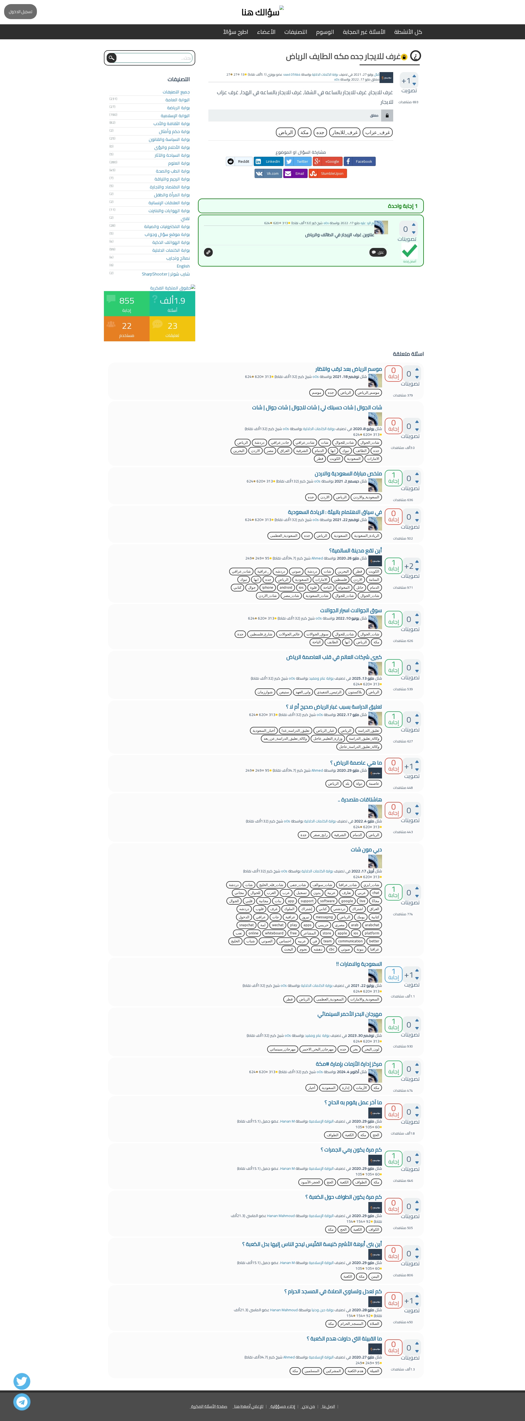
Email (300, 173)
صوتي (296, 571)
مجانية (263, 901)
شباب (250, 941)
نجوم (303, 949)
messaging (324, 917)
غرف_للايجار (345, 132)
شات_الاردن (268, 596)
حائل (359, 587)
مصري (340, 925)
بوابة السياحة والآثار (172, 155)
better (374, 941)
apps (307, 925)
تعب (239, 933)
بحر (355, 1049)
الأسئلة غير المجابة (364, 31)
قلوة (313, 587)
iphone (267, 587)
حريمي (323, 925)
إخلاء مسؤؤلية (282, 1406)
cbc (331, 949)
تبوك (345, 451)
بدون (317, 893)
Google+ (332, 161)
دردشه (280, 571)
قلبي (249, 901)
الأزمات (361, 1088)
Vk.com (273, 173)
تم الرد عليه (367, 223)
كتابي (237, 587)
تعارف (346, 893)
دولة (359, 783)
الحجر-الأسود (310, 1182)
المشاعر (309, 933)
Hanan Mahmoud (281, 1215)
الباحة (327, 587)
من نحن (308, 1406)
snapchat (246, 925)
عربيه (302, 941)
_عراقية (263, 571)
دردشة (259, 442)
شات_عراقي (305, 442)
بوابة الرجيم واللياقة (172, 179)
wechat (278, 925)
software (327, 901)
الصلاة (374, 1324)
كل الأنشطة (408, 31)
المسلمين (312, 1371)
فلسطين (340, 580)
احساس (285, 941)
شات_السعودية (317, 596)
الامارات (373, 459)
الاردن (255, 451)
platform (372, 933)
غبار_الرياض (325, 731)
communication (350, 941)
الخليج (235, 941)
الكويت (335, 459)
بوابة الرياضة (178, 107)
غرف (274, 909)
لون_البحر (371, 1049)
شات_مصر (291, 596)
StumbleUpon (332, 173)
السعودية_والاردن (366, 497)
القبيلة (374, 1371)
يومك (361, 917)
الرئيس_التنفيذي (329, 692)
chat (375, 893)
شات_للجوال (344, 442)
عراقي (261, 917)
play (293, 925)
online (253, 933)
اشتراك (357, 909)
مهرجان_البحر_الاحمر (318, 1049)
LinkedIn (273, 161)
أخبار (311, 1088)
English (183, 266)
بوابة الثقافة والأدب (171, 123)
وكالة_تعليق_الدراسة (364, 738)
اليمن (375, 1276)
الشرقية (302, 451)
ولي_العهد (303, 692)
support (307, 901)
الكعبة (349, 1135)
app (291, 901)
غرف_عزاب (377, 132)
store (327, 933)
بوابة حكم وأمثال (174, 131)
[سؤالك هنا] (262, 12)
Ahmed (317, 558)
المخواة (344, 587)
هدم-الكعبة (355, 1371)
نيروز (305, 917)
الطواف (333, 1135)
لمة (263, 925)
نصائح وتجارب (178, 258)
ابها (333, 451)
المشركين (333, 1371)
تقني (185, 218)
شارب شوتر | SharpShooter (166, 274)
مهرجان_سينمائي (283, 1049)
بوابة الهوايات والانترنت (169, 210)
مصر (270, 451)
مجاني (239, 893)
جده (320, 132)
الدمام (319, 451)
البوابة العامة (177, 100)
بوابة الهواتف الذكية (171, 242)
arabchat (372, 925)
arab (354, 925)
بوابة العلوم (179, 163)
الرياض (286, 132)
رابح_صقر (320, 835)
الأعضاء (266, 31)
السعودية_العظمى (284, 536)
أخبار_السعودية (264, 731)
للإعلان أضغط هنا (248, 1406)
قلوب (260, 909)
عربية (331, 893)
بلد (347, 783)
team (327, 941)
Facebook (364, 161)
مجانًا (375, 901)
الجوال (234, 901)
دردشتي (339, 909)
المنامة (374, 580)
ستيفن (284, 692)
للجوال (255, 893)
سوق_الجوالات (317, 634)
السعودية (354, 459)
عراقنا (374, 949)
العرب (271, 893)
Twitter (302, 161)
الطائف (361, 451)
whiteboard (274, 933)
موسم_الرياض (368, 392)
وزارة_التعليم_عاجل (327, 738)
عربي (362, 893)
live (362, 901)
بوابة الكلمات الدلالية (325, 74)
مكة (305, 132)
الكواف (374, 1229)
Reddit (243, 161)
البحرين (238, 451)
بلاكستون (355, 692)
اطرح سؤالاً (235, 31)
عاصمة (374, 783)
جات (275, 917)
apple (342, 933)
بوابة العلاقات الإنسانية (169, 203)
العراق (285, 451)
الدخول (244, 917)
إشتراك (306, 909)
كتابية (375, 917)
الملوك (289, 909)
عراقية (290, 917)
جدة (240, 634)
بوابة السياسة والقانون (169, 139)
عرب (286, 893)
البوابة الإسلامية (175, 115)
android (286, 587)
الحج (376, 1135)
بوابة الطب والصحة (173, 171)
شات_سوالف (322, 885)
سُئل (377, 74)
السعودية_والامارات (364, 999)
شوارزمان (265, 692)
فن (315, 941)
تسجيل (301, 893)
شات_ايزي (371, 885)
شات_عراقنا (348, 885)
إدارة (345, 1088)
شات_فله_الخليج (271, 885)
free (293, 933)
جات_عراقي (280, 442)
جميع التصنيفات (176, 92)
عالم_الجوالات (289, 634)
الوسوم (325, 31)
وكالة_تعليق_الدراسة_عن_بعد (285, 738)
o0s (316, 376)
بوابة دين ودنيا (323, 1309)
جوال (252, 587)
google (347, 901)
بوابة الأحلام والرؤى (172, 147)
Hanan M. (287, 1121)
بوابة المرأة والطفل (172, 195)
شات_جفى (298, 885)
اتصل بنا (328, 1406)
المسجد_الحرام (351, 1324)
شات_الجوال (369, 442)
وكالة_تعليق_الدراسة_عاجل (359, 747)
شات (324, 442)
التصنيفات (295, 31)
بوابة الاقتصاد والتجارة (170, 187)
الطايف (332, 642)
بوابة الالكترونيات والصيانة (167, 226)
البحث (288, 949)
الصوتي (267, 941)
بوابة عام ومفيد (321, 678)
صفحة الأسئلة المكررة (209, 1406)
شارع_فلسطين (261, 634)
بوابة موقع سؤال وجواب (167, 234)
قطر (320, 459)
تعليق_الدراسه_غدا (296, 731)
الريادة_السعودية (366, 536)
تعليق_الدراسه (368, 731)
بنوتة (360, 949)
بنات (278, 901)
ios (301, 587)
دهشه (318, 949)
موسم (316, 392)
